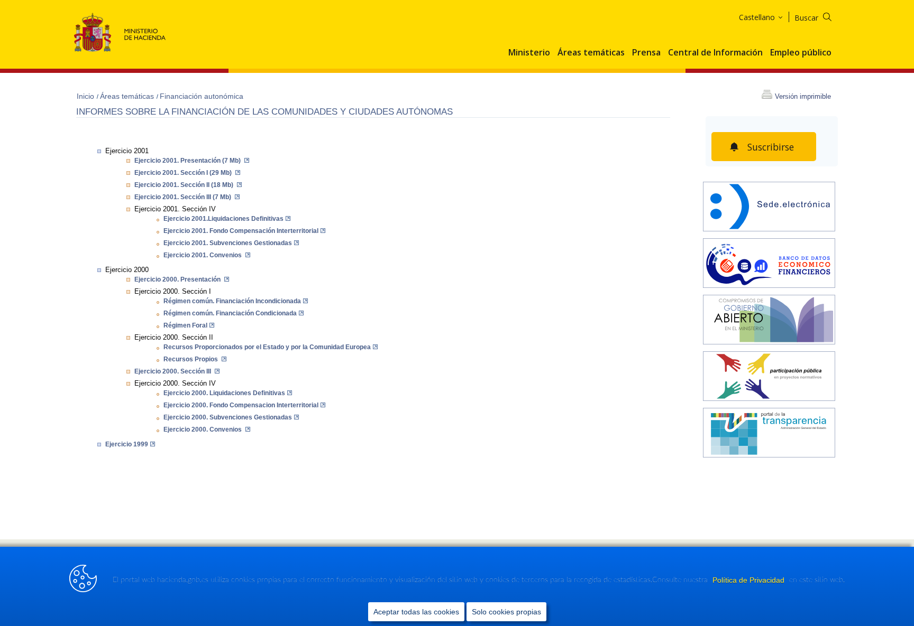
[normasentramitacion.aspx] (769, 377)
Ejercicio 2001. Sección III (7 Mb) (183, 197)
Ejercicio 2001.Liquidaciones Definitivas (223, 219)
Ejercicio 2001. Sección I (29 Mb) (183, 173)
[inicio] (769, 264)
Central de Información (715, 53)
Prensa (646, 53)
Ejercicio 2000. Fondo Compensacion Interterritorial (240, 405)
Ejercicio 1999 (126, 444)
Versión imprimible (803, 96)
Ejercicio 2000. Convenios (203, 429)
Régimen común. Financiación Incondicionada (232, 301)
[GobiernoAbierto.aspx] (769, 321)
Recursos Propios (191, 359)
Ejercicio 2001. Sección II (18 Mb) (184, 185)
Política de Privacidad (749, 580)
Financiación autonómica (201, 96)
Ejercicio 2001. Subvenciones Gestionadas (227, 243)
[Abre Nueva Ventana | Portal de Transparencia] (769, 434)
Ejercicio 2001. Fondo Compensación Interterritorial (240, 231)
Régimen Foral (185, 325)
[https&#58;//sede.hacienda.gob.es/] (769, 208)
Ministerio (529, 53)
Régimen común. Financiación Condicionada (230, 313)
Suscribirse (770, 147)
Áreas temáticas (591, 53)
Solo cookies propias (506, 612)
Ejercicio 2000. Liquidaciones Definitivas (224, 393)
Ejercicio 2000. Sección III (173, 371)
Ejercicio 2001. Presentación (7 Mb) (188, 160)
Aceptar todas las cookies (416, 612)
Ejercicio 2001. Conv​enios (203, 255)
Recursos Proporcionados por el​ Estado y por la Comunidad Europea (267, 347)
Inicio (86, 96)
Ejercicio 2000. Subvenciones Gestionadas (227, 417)
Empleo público (800, 53)
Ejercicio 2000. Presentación (178, 279)
